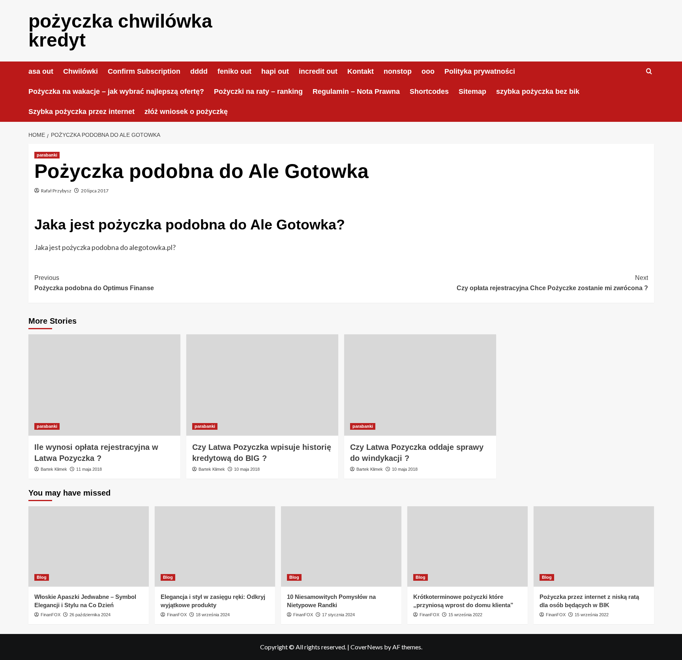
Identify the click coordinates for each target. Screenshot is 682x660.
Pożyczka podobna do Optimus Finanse (94, 282)
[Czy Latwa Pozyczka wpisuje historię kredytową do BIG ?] (262, 385)
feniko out (234, 71)
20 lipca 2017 (95, 191)
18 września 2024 (213, 614)
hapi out (275, 71)
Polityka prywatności (479, 71)
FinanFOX (50, 614)
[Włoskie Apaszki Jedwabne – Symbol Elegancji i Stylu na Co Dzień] (88, 546)
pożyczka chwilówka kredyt (120, 30)
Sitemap (472, 91)
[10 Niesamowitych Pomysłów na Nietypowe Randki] (341, 546)
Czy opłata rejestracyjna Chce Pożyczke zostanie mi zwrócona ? (552, 282)
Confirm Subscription (144, 71)
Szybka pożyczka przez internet (81, 112)
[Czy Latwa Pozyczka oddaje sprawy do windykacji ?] (420, 385)
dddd (199, 71)
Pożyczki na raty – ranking (258, 91)
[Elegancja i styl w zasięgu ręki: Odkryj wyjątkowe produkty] (215, 546)
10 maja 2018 (247, 469)
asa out (40, 71)
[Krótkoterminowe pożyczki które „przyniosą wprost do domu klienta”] (467, 546)
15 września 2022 (465, 614)
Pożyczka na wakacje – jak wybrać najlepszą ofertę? (116, 91)
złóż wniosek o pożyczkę (186, 112)
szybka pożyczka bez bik (537, 91)
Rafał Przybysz (56, 191)
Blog (42, 577)
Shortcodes (429, 91)
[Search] (649, 71)
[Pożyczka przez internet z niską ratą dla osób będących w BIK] (594, 546)
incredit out (318, 71)
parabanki (47, 155)
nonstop (398, 71)
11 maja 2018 (89, 469)
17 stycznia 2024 (338, 614)
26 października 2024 (90, 614)
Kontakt (360, 71)
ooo (428, 71)
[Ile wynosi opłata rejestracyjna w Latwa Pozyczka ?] (104, 385)
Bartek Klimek (54, 469)
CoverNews (366, 647)
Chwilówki (80, 71)
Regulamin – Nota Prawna (356, 91)
